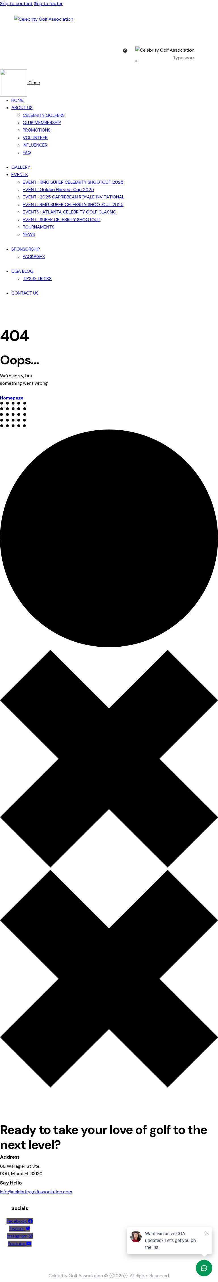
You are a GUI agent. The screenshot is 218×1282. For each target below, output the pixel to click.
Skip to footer (48, 4)
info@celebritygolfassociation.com (36, 1192)
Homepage (12, 398)
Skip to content (16, 4)
